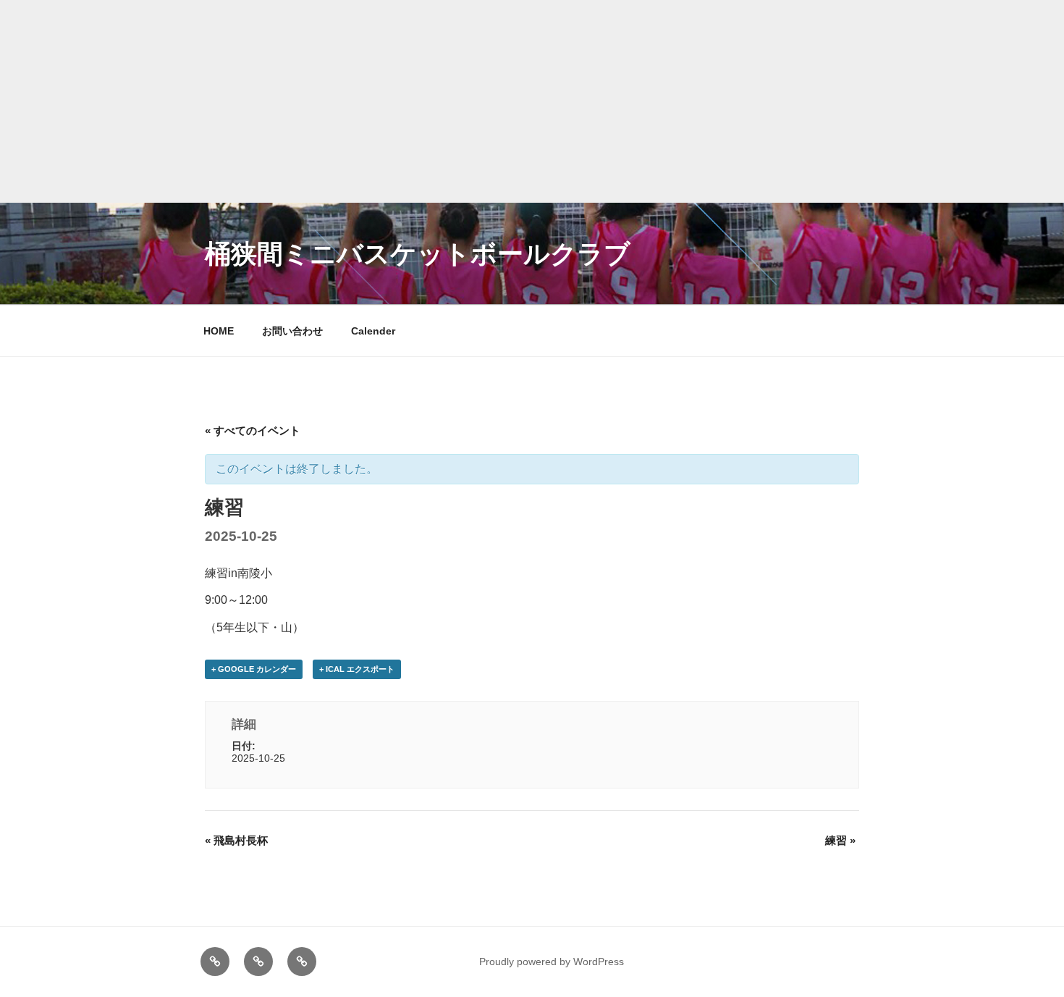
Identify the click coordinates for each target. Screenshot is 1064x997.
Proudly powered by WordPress (551, 961)
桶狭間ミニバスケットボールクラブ (417, 254)
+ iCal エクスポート (356, 669)
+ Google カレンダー (253, 669)
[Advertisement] (532, 101)
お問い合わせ (292, 331)
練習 (840, 840)
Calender (373, 331)
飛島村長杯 (236, 840)
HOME (218, 331)
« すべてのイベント (252, 430)
